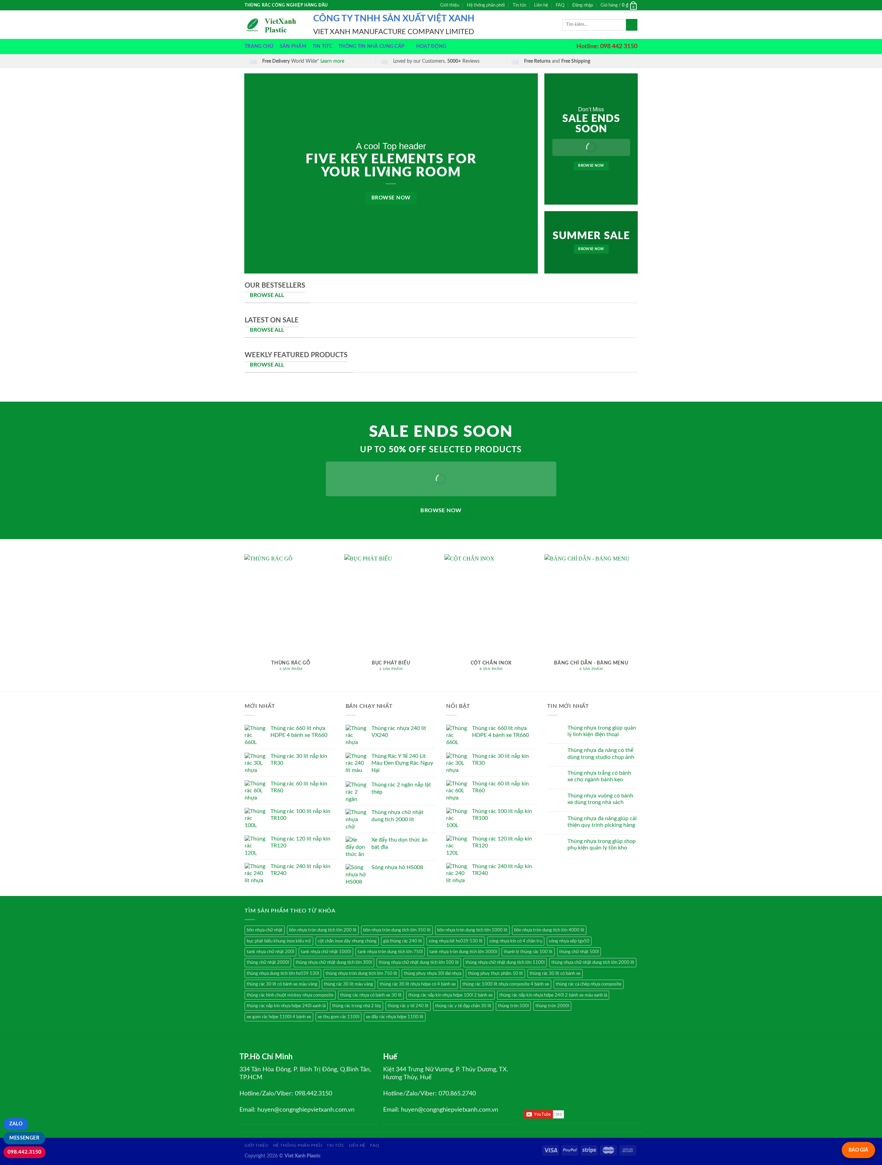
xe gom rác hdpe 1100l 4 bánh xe (279, 1017)
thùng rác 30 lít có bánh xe (555, 973)
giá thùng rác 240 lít (402, 941)
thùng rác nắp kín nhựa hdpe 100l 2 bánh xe (450, 995)
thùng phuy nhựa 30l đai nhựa (432, 973)
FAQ (560, 5)
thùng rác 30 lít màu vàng (348, 984)
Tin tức (519, 5)
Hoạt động (431, 46)
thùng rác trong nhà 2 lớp (356, 1006)
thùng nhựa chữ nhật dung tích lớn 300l (334, 962)
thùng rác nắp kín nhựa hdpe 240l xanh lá (286, 1006)
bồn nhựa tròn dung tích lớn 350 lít (397, 930)
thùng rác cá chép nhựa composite (589, 984)
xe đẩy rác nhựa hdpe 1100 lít (394, 1017)
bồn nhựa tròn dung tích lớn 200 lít (323, 930)
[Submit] (631, 25)
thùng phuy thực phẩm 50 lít (495, 973)
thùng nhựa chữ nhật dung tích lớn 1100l (505, 962)
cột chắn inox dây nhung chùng (347, 941)
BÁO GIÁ (858, 1150)
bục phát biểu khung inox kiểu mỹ (279, 941)
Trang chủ (259, 46)
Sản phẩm (293, 46)
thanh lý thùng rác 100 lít (528, 952)
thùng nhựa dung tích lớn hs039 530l (283, 973)
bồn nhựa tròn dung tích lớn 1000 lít (472, 930)
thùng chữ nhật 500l (579, 952)
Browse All (267, 295)
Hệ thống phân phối (486, 5)
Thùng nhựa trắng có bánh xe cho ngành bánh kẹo (599, 776)
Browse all (267, 330)
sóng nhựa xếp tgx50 (569, 941)
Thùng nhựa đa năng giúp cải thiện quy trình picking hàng (602, 822)
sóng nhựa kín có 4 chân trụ (515, 941)
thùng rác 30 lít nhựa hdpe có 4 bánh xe (418, 984)
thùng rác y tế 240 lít (408, 1006)
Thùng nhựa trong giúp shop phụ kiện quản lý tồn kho (601, 844)
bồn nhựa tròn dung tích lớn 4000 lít (549, 930)
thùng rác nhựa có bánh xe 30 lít (371, 995)
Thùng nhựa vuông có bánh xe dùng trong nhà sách (600, 799)
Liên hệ (541, 5)
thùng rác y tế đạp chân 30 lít (463, 1006)
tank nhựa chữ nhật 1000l (326, 952)
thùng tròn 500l (513, 1006)
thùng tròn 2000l (552, 1006)
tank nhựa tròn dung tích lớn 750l (390, 952)
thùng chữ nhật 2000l (268, 962)
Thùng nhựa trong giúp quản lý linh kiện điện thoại (601, 731)
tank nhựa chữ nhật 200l (270, 952)
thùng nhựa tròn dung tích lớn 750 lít (361, 973)
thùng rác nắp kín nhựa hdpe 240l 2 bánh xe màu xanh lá (553, 995)
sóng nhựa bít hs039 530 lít (456, 941)
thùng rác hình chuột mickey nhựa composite (290, 995)
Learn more (332, 61)
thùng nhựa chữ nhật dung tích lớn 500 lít (419, 962)
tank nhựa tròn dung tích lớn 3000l (463, 952)
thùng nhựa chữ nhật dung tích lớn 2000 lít (592, 962)
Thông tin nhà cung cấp (371, 46)
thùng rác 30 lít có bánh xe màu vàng (282, 984)
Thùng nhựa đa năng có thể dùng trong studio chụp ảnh (600, 754)
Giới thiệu (449, 5)
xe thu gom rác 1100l (338, 1017)
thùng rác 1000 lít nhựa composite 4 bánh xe (505, 984)
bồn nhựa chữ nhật (265, 930)
